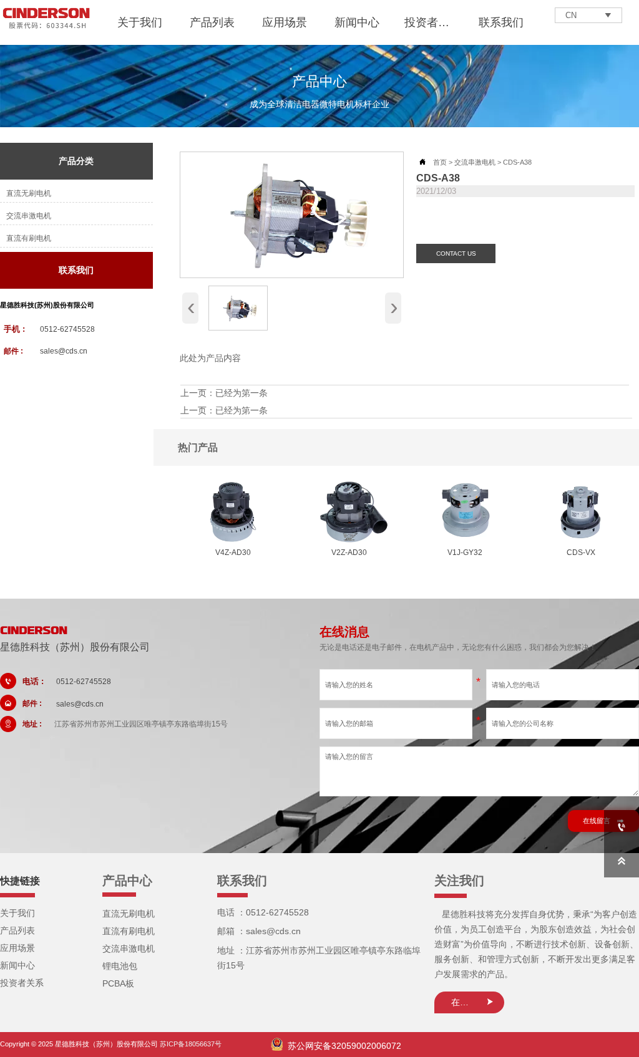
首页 (440, 162)
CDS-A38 (517, 162)
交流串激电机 (474, 162)
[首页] (46, 19)
